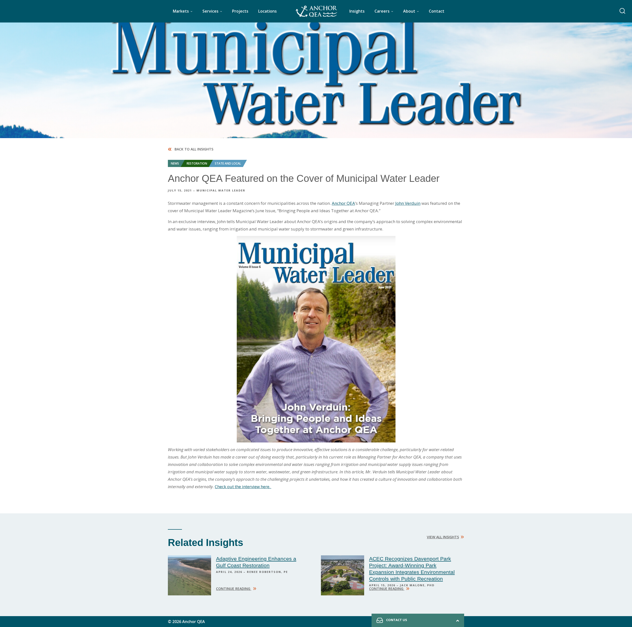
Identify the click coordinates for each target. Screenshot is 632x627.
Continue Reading (236, 588)
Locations (267, 11)
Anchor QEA (343, 203)
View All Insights (445, 536)
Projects (240, 11)
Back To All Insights (190, 149)
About (409, 11)
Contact (436, 11)
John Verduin (407, 203)
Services (210, 11)
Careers (382, 11)
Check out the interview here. (243, 486)
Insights (357, 11)
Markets (181, 11)
